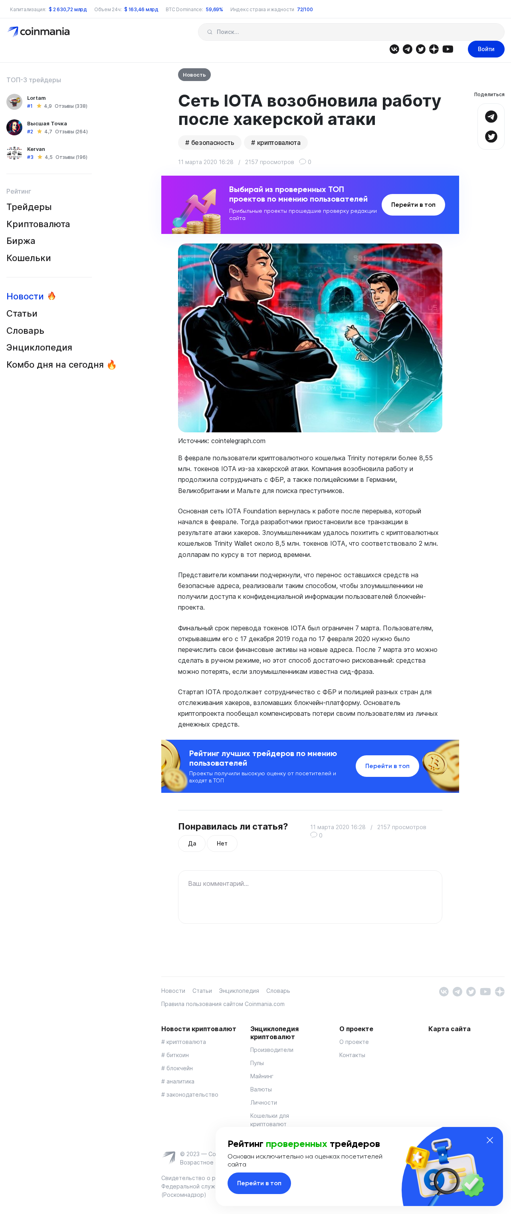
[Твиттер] (421, 48)
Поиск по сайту (209, 32)
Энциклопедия (39, 347)
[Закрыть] (490, 1140)
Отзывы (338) (71, 106)
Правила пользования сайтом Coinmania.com (223, 1003)
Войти (486, 49)
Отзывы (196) (71, 157)
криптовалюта (279, 143)
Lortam (36, 98)
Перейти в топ (413, 204)
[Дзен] (434, 48)
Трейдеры (29, 207)
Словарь (25, 330)
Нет (222, 843)
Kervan (36, 149)
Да (192, 843)
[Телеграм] (407, 48)
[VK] (394, 48)
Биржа (21, 241)
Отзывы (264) (71, 132)
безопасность (212, 143)
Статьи (22, 313)
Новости (25, 296)
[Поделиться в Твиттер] (491, 135)
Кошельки (28, 258)
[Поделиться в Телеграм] (491, 115)
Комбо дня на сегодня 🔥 (61, 364)
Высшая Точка (47, 123)
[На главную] (39, 31)
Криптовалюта (38, 224)
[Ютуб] (448, 48)
